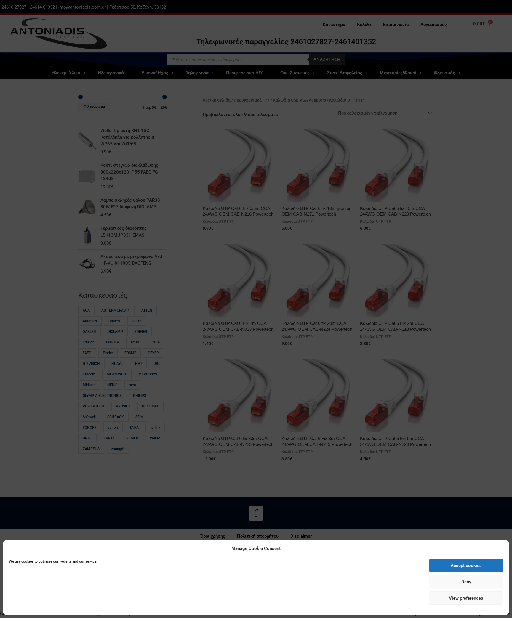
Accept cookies (466, 565)
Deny (466, 582)
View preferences (466, 598)
